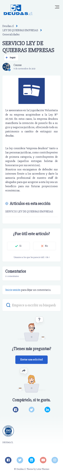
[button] (57, 7)
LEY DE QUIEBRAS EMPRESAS (20, 30)
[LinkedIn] (47, 409)
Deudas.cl (8, 26)
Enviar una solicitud (31, 359)
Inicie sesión (13, 290)
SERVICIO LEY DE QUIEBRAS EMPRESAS (29, 211)
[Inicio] (18, 10)
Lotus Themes (42, 469)
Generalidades (11, 34)
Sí (20, 246)
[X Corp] (31, 409)
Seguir (13, 57)
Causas (18, 65)
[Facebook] (15, 409)
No (46, 246)
